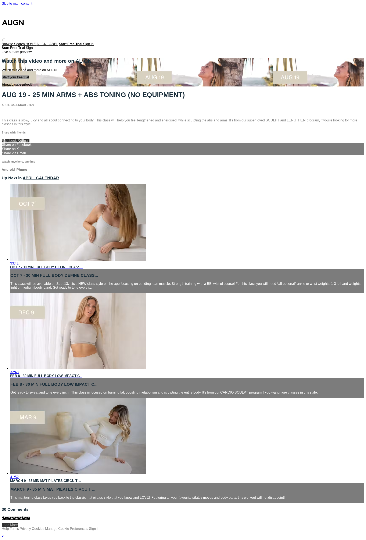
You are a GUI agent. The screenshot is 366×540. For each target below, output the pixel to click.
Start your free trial (15, 77)
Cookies (38, 528)
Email (25, 140)
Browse (8, 44)
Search (20, 44)
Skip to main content (17, 3)
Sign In (31, 48)
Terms (15, 528)
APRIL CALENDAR (14, 105)
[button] (4, 40)
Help (6, 528)
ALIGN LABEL (47, 44)
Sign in (88, 44)
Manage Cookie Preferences (67, 528)
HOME (31, 44)
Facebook (10, 140)
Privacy (26, 528)
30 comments (12, 113)
